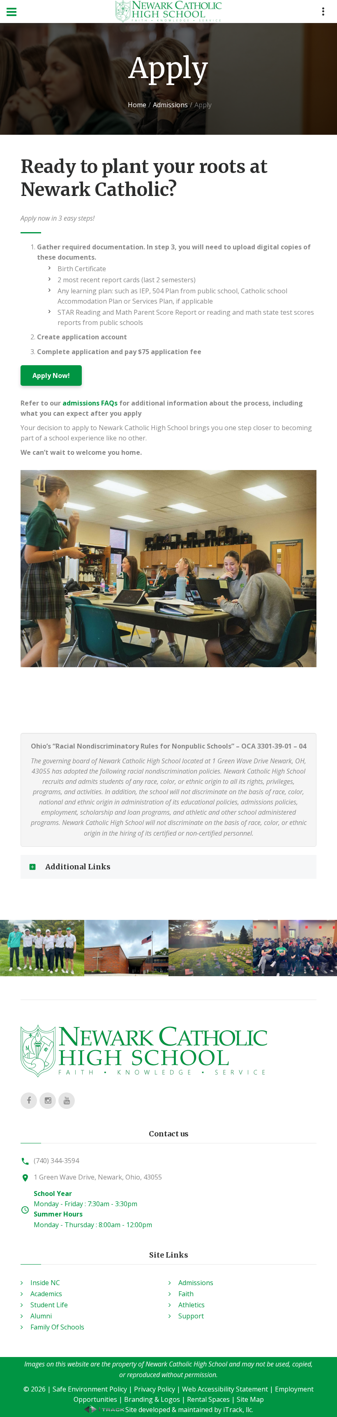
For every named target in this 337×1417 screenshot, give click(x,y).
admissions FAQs (90, 403)
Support (191, 1315)
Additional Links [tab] (78, 866)
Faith (186, 1293)
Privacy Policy (154, 1389)
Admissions (170, 104)
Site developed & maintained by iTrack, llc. (189, 1409)
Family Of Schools (57, 1327)
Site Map (250, 1399)
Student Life (49, 1304)
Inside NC (45, 1282)
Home (137, 104)
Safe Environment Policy (90, 1389)
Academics (46, 1293)
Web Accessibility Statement (225, 1389)
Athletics (191, 1304)
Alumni (41, 1315)
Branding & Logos (152, 1399)
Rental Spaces (208, 1399)
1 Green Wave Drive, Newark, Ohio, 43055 (98, 1177)
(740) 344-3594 (56, 1160)
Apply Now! (51, 375)
